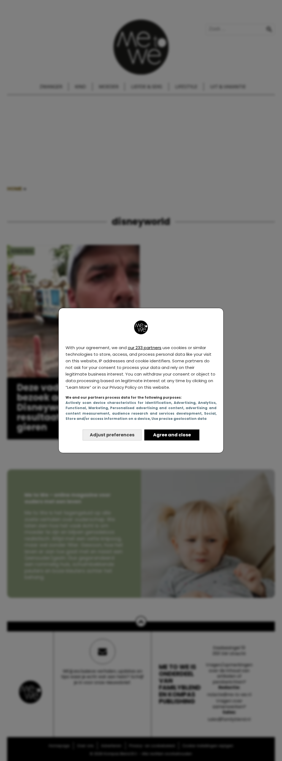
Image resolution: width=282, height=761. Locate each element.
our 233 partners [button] (144, 348)
